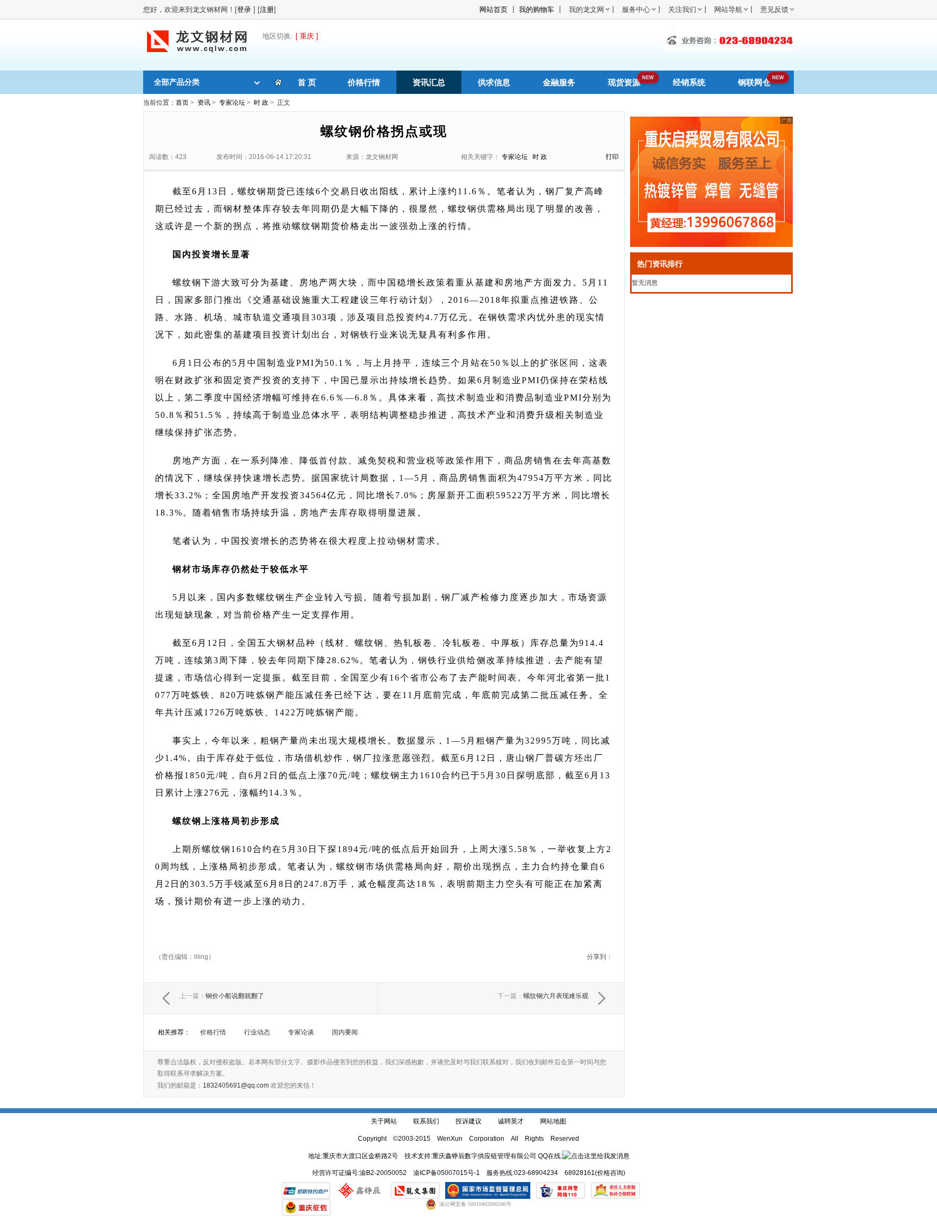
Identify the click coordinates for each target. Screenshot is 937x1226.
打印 (612, 157)
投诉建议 (468, 1121)
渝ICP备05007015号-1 (446, 1173)
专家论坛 (232, 102)
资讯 (203, 102)
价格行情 (364, 82)
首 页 (307, 82)
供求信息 (494, 82)
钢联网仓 (754, 82)
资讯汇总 (429, 82)
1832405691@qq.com (236, 1085)
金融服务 (559, 82)
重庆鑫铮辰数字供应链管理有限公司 (484, 1156)
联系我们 (426, 1121)
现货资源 (624, 82)
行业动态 (257, 1032)
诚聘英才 (511, 1121)
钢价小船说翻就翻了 (221, 996)
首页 (182, 102)
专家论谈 (301, 1032)
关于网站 (384, 1121)
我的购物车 (536, 9)
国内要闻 (345, 1032)
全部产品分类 (177, 82)
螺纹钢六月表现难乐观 (542, 996)
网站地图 (553, 1121)
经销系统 (689, 82)
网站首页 (493, 9)
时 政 (261, 102)
